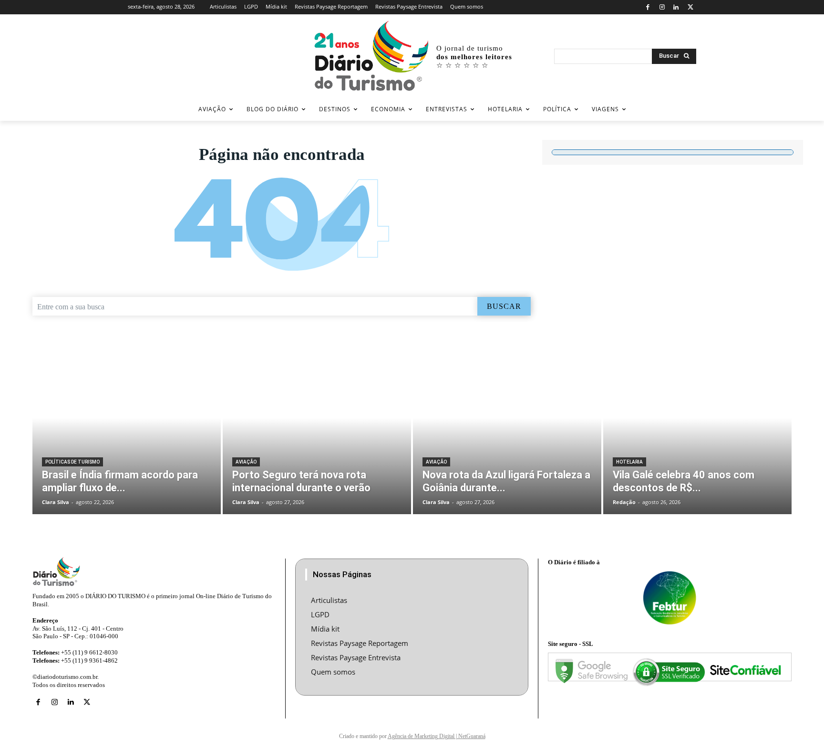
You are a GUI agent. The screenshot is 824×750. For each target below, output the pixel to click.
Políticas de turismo (72, 462)
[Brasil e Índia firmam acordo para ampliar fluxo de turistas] (126, 434)
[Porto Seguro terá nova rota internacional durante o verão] (317, 434)
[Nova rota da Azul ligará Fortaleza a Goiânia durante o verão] (507, 434)
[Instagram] (662, 7)
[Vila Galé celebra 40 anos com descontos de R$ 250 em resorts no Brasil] (697, 434)
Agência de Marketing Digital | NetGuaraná (436, 736)
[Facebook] (648, 7)
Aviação (246, 462)
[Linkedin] (676, 7)
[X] (690, 7)
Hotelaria (629, 462)
